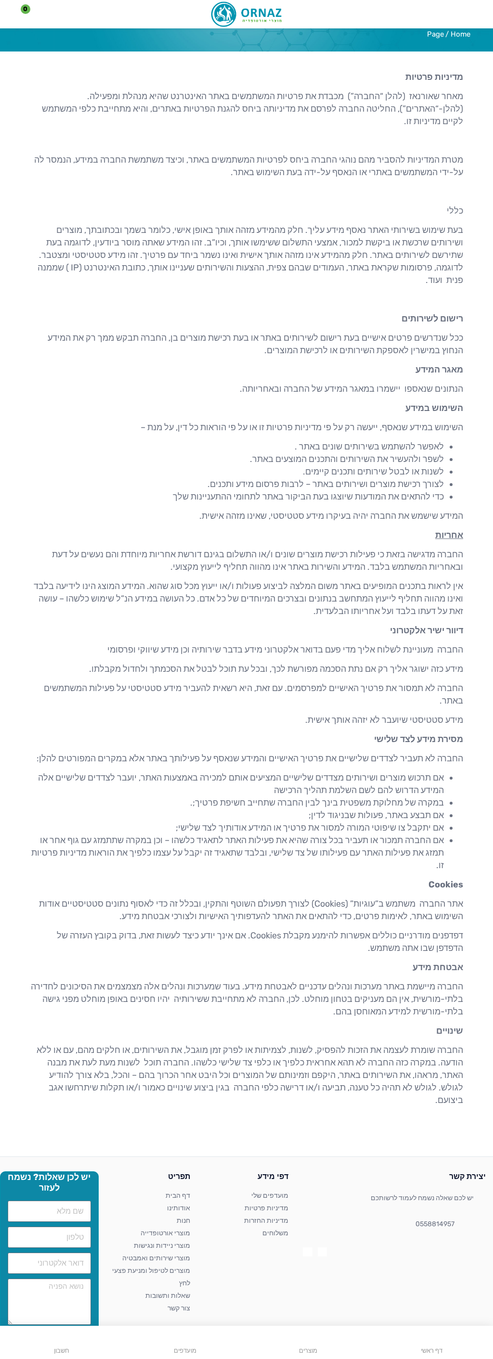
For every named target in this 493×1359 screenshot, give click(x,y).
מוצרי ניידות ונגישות (162, 1246)
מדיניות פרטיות (266, 1208)
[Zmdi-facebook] (322, 1251)
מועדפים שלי (269, 1196)
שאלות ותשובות (167, 1296)
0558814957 (434, 1224)
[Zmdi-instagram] (307, 1251)
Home (460, 34)
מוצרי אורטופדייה (165, 1233)
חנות (183, 1221)
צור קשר (179, 1308)
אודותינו (178, 1208)
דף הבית (178, 1196)
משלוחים (275, 1233)
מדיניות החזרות (266, 1221)
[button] (31, 14)
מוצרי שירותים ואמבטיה (156, 1258)
